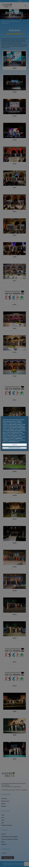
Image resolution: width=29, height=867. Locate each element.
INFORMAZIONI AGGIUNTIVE (14, 447)
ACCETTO (14, 444)
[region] (14, 433)
